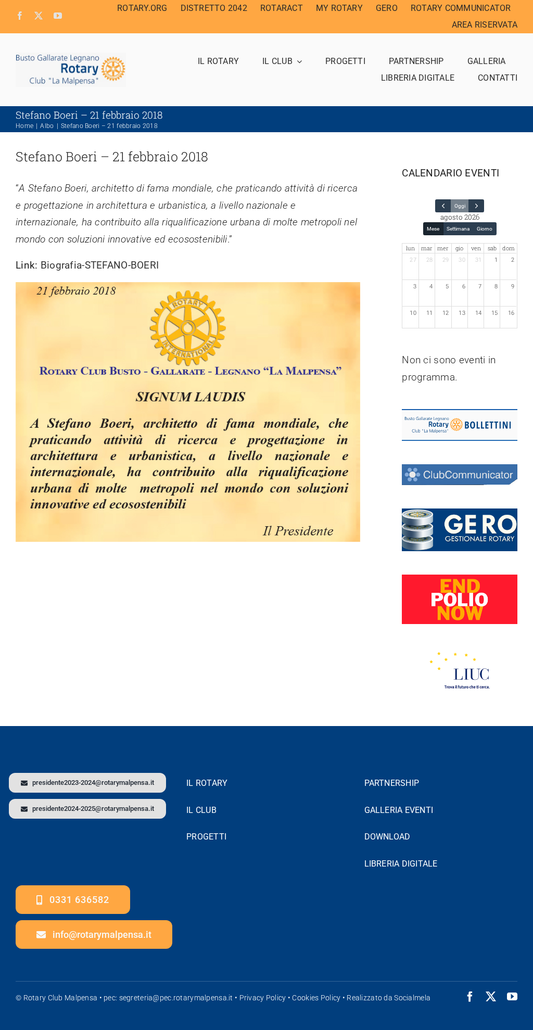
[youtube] (58, 15)
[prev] (443, 206)
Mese (433, 229)
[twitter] (38, 15)
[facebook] (20, 15)
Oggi (459, 206)
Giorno (484, 229)
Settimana (458, 229)
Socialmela (412, 998)
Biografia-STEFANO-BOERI (100, 265)
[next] (476, 206)
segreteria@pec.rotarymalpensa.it (176, 998)
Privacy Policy (262, 998)
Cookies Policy (316, 998)
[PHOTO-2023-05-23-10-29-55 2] (71, 57)
